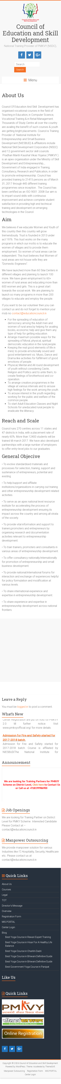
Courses (6, 889)
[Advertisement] (30, 650)
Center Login (8, 927)
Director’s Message (12, 905)
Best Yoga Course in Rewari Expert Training (28, 937)
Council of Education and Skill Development (30, 33)
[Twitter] (29, 55)
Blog (4, 932)
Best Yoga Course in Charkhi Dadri (23, 951)
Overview (6, 911)
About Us (7, 884)
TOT (4, 900)
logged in (22, 706)
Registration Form (11, 916)
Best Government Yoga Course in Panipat (27, 966)
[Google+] (37, 55)
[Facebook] (21, 55)
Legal (4, 895)
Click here (38, 785)
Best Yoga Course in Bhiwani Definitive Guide (28, 956)
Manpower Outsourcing (14, 1071)
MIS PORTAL (8, 922)
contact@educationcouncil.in (29, 313)
